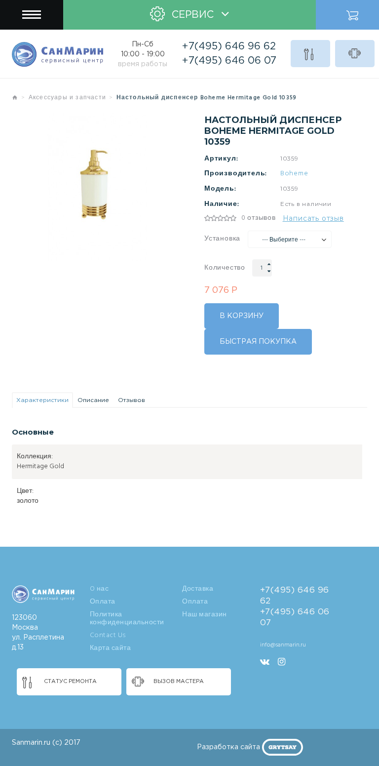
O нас (99, 589)
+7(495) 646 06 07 (229, 60)
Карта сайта (110, 648)
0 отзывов (258, 218)
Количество (224, 268)
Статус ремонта (310, 53)
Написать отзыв (313, 218)
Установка (222, 238)
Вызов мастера (355, 53)
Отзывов (131, 400)
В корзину (242, 316)
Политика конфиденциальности (127, 619)
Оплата (102, 602)
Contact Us (108, 636)
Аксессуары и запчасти (67, 97)
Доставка (197, 589)
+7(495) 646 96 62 (229, 46)
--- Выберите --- (283, 240)
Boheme (294, 174)
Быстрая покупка (258, 342)
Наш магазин (204, 615)
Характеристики (42, 400)
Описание (93, 400)
